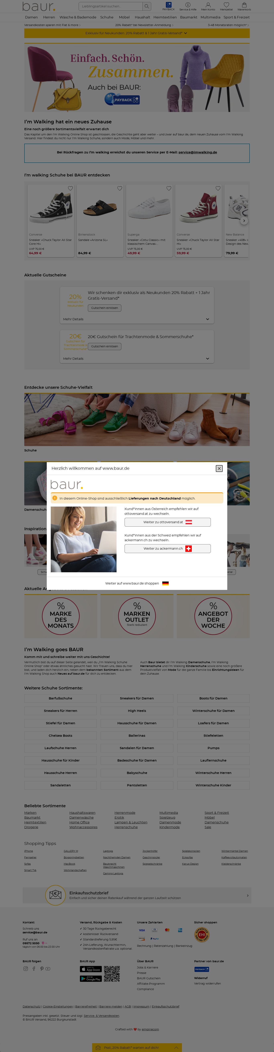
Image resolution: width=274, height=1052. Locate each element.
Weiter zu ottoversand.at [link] (163, 522)
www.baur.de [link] (133, 583)
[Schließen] (219, 468)
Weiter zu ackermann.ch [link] (163, 548)
